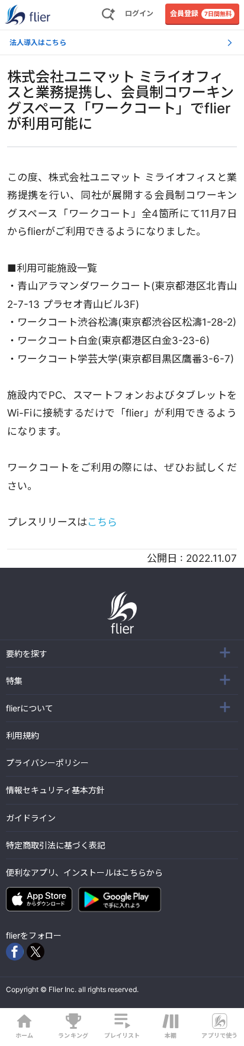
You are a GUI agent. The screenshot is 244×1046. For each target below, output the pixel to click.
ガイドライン (31, 818)
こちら (102, 522)
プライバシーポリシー (47, 763)
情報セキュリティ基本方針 (55, 790)
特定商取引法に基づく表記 (55, 845)
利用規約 (22, 735)
